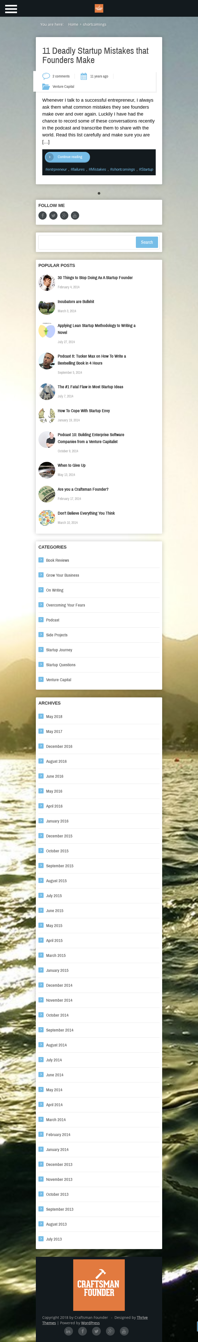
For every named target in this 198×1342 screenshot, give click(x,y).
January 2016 (57, 821)
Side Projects (57, 635)
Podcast (52, 620)
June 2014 (54, 1074)
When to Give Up (72, 465)
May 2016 (54, 791)
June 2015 (54, 910)
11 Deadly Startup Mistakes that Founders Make (95, 55)
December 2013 (59, 1164)
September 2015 (59, 865)
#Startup (146, 169)
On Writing (54, 590)
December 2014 (59, 985)
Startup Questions (61, 664)
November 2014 (59, 1000)
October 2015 (57, 851)
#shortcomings (122, 169)
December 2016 (59, 746)
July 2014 (54, 1060)
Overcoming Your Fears (65, 605)
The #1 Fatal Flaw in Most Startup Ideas (90, 386)
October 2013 (57, 1194)
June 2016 (54, 776)
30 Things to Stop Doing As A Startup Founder (95, 277)
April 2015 (54, 940)
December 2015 (59, 836)
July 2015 (54, 895)
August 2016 (56, 761)
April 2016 (54, 806)
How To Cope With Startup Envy (84, 410)
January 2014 (57, 1149)
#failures (78, 169)
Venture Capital (63, 86)
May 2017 (54, 731)
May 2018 (54, 716)
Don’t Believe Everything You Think (86, 513)
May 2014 (54, 1089)
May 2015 (54, 925)
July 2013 (54, 1239)
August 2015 (56, 880)
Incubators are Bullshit (76, 301)
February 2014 (58, 1134)
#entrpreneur (56, 169)
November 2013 (59, 1179)
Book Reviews (57, 560)
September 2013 (59, 1209)
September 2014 (59, 1030)
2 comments (61, 76)
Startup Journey (59, 649)
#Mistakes (97, 169)
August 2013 (56, 1224)
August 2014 (56, 1045)
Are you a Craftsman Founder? (83, 489)
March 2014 (56, 1119)
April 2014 (54, 1104)
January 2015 (57, 970)
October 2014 (57, 1015)
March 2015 (56, 955)
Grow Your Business (62, 575)
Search (147, 242)
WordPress (90, 1322)
